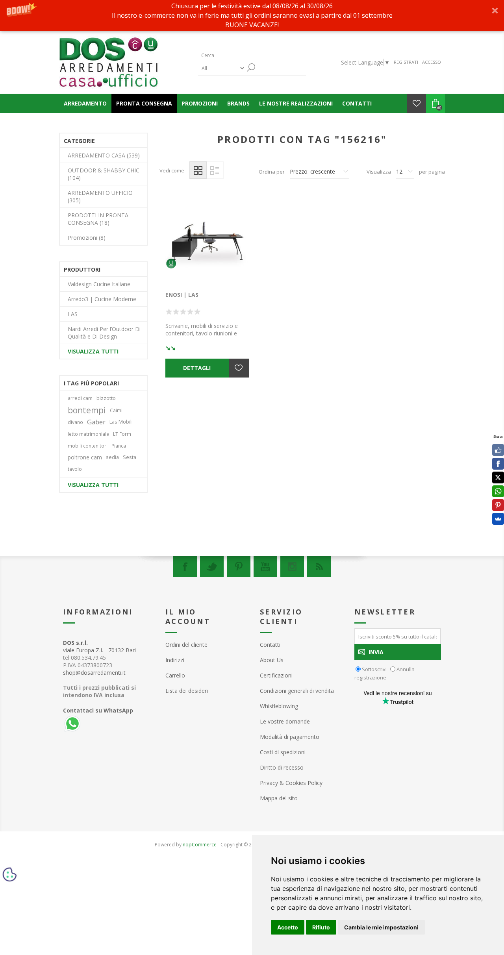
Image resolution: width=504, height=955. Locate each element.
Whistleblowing (279, 706)
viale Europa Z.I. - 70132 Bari (99, 646)
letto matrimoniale (88, 434)
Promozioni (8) (87, 237)
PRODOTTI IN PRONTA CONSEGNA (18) (98, 218)
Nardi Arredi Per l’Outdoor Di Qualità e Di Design (104, 332)
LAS (73, 314)
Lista (215, 170)
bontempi (87, 410)
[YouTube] (265, 566)
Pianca (118, 445)
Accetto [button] (287, 927)
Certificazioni (276, 675)
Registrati (406, 62)
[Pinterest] (238, 566)
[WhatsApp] (498, 491)
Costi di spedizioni (283, 752)
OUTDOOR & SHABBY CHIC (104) (103, 174)
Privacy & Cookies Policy (291, 783)
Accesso (431, 62)
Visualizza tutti (93, 351)
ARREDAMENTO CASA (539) (104, 155)
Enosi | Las (181, 294)
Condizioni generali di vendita (297, 690)
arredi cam (80, 398)
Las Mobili (121, 421)
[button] (252, 15)
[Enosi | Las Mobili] (207, 241)
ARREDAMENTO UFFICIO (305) (100, 196)
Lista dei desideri (186, 690)
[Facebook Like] (498, 450)
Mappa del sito (279, 798)
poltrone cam (85, 457)
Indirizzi (174, 660)
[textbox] (235, 55)
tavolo (75, 469)
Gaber (96, 421)
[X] (498, 477)
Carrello (175, 675)
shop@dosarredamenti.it (94, 672)
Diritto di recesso (282, 767)
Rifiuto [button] (321, 927)
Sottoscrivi (374, 669)
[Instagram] (292, 566)
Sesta (129, 457)
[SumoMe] (498, 519)
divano (75, 422)
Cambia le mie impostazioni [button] (381, 927)
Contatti (270, 644)
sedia (112, 457)
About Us (272, 660)
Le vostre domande (285, 721)
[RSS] (319, 566)
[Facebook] (185, 566)
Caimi (116, 410)
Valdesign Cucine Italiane (99, 284)
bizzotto (106, 398)
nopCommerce (200, 844)
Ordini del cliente (186, 644)
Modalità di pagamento (289, 736)
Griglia (198, 170)
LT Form (122, 434)
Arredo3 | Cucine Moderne (102, 299)
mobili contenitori (87, 445)
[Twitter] (212, 566)
